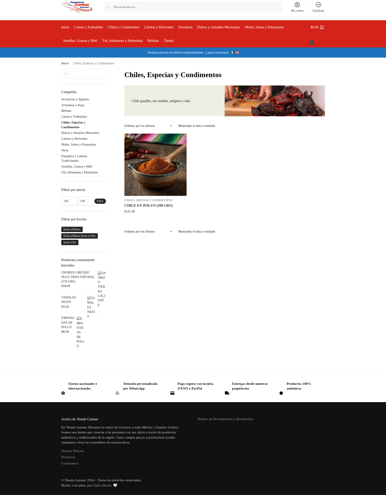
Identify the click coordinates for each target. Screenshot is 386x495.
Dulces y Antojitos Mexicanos (80, 132)
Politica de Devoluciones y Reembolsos (225, 419)
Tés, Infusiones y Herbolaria (79, 172)
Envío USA (70, 242)
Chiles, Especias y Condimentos (148, 200)
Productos (68, 457)
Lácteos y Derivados (74, 138)
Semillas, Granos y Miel (76, 166)
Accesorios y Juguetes (75, 99)
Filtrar (100, 201)
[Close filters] (107, 72)
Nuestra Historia (72, 451)
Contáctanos (70, 463)
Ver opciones (155, 221)
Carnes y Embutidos (74, 116)
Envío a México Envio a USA (80, 235)
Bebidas (66, 110)
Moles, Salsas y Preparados (78, 144)
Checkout (318, 10)
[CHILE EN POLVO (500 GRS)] (155, 165)
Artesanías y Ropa (72, 105)
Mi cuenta (297, 10)
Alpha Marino (102, 485)
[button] (318, 33)
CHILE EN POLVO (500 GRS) (148, 205)
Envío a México (72, 229)
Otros (64, 150)
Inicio (65, 63)
